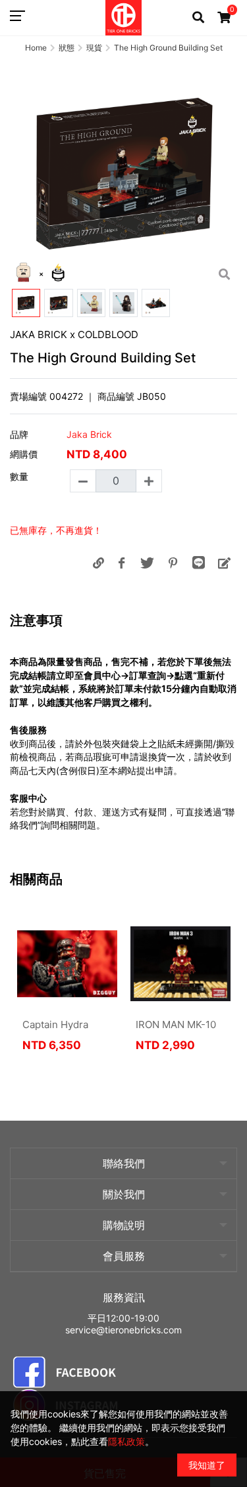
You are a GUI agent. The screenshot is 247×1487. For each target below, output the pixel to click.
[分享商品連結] (98, 562)
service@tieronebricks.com (123, 1329)
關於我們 (124, 1194)
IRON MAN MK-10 (176, 1024)
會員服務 (124, 1255)
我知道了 (206, 1465)
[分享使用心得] (224, 562)
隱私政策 (126, 1441)
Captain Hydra (55, 1024)
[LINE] (198, 562)
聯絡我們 (124, 1163)
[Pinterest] (172, 562)
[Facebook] (121, 562)
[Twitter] (147, 562)
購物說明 (124, 1225)
